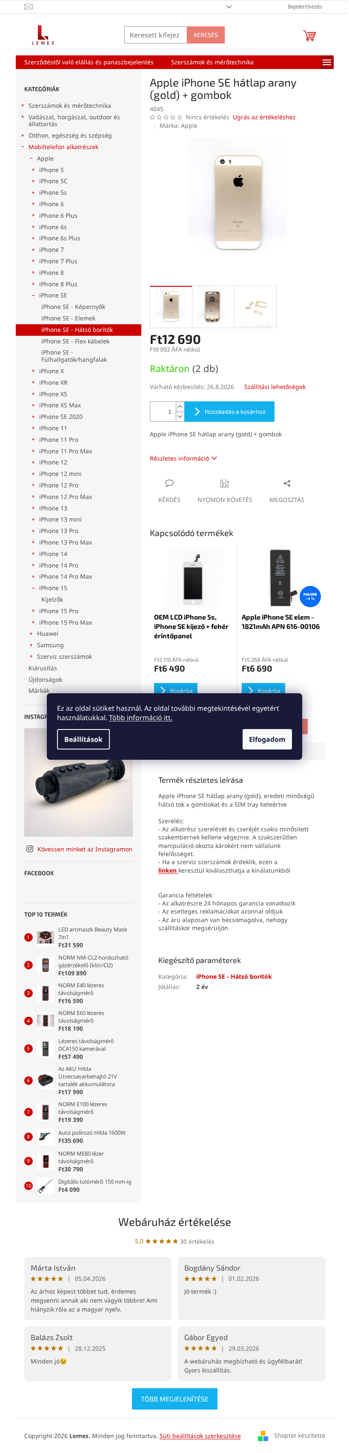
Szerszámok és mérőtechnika (70, 105)
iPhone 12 (53, 462)
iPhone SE (53, 295)
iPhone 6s (53, 227)
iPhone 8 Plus (58, 284)
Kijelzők (52, 599)
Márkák (39, 690)
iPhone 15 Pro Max (65, 622)
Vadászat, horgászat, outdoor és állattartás (74, 120)
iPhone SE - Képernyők (73, 307)
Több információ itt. (140, 717)
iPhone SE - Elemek (68, 318)
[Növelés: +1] (180, 407)
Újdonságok (45, 679)
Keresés (206, 34)
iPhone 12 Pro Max (65, 497)
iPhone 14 (53, 554)
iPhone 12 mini (60, 474)
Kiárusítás (43, 668)
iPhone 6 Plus (58, 215)
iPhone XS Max (60, 405)
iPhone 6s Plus (59, 238)
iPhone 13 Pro (58, 531)
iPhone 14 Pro (58, 565)
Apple (45, 158)
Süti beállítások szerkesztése (200, 1436)
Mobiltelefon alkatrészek (63, 147)
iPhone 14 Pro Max (65, 576)
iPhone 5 (51, 170)
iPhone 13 (53, 508)
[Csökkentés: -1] (180, 416)
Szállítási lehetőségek (275, 387)
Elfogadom (267, 739)
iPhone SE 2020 (61, 416)
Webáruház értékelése (174, 1221)
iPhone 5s (53, 192)
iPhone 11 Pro (58, 439)
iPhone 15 (53, 588)
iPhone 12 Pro (58, 485)
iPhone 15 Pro (58, 611)
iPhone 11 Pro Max (65, 451)
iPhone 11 (53, 428)
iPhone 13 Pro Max (65, 542)
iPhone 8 (51, 272)
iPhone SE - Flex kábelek (75, 341)
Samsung (50, 645)
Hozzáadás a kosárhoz (235, 411)
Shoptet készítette (299, 1435)
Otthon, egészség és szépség (70, 135)
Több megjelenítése (175, 1399)
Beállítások (83, 739)
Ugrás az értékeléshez (264, 117)
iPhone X (51, 371)
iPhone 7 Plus (58, 261)
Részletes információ (179, 458)
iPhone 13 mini (60, 519)
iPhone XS (53, 394)
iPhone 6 (51, 204)
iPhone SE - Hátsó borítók (77, 330)
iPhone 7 (51, 249)
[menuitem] (89, 62)
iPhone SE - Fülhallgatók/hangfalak (74, 355)
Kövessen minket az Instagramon (84, 849)
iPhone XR (53, 382)
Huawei (47, 633)
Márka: (178, 125)
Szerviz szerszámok (64, 656)
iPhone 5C (53, 181)
